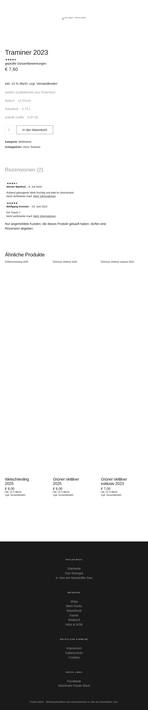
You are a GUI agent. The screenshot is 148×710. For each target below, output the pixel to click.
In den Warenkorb (34, 130)
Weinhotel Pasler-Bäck (74, 685)
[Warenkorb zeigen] (144, 6)
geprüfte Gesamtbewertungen (25, 63)
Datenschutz (74, 653)
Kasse (74, 615)
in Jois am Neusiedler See (74, 578)
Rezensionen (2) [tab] (24, 170)
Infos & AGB (74, 624)
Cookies (74, 657)
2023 (26, 147)
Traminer (35, 147)
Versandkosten (47, 83)
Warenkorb (74, 610)
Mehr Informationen (44, 196)
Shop (74, 601)
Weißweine (24, 141)
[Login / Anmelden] (136, 6)
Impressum (74, 648)
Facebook (74, 681)
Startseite (74, 568)
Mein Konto (74, 606)
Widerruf (74, 620)
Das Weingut (74, 573)
